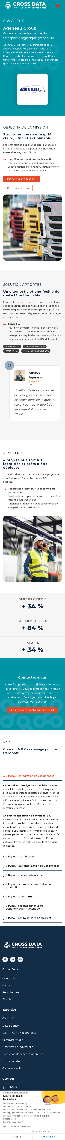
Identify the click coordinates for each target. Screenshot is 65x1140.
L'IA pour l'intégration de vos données (30, 775)
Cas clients (8, 978)
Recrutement (11, 992)
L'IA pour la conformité (20, 896)
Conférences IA (12, 1068)
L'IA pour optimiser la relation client (28, 918)
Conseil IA (8, 1018)
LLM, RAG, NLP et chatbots (19, 1032)
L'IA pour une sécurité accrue (24, 875)
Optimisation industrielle (17, 1046)
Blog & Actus (10, 999)
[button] (12, 346)
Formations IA (11, 1061)
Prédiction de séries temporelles (22, 1054)
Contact (7, 985)
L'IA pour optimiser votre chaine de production (28, 886)
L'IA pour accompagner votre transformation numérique (24, 907)
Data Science (10, 1025)
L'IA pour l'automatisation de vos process (32, 865)
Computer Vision (12, 1039)
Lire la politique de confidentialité (17, 1126)
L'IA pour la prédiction (20, 856)
